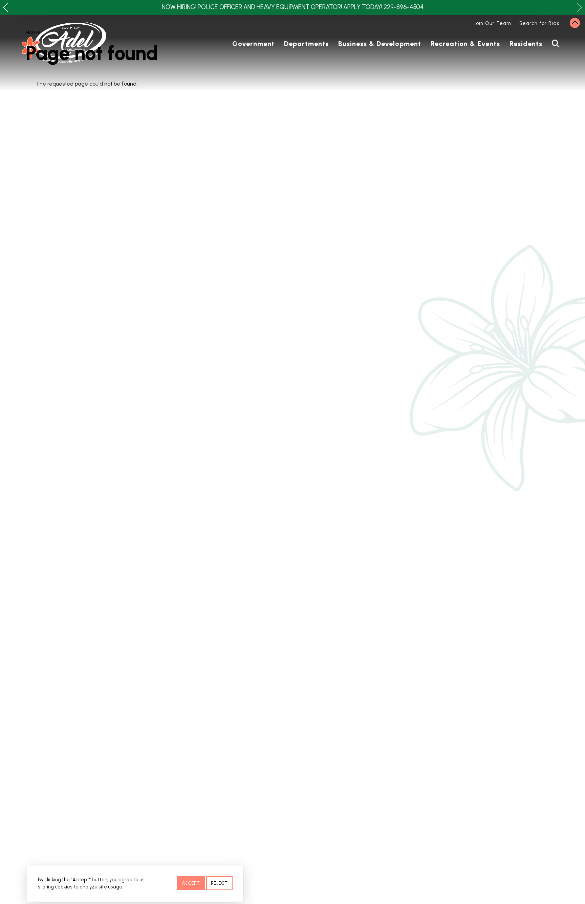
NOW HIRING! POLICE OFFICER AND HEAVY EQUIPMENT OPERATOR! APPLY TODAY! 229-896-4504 (293, 7)
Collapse (575, 23)
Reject (219, 883)
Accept (191, 883)
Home (33, 32)
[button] (5, 7)
